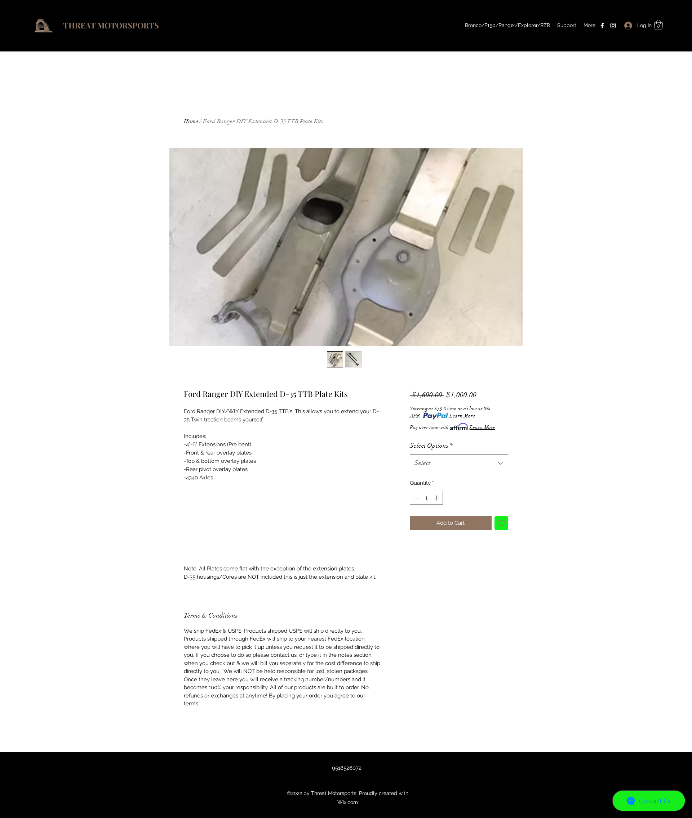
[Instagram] (613, 25)
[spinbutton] (426, 498)
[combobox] (459, 463)
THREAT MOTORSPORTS (111, 25)
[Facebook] (602, 25)
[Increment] (437, 498)
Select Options (431, 445)
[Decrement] (416, 498)
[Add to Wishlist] (501, 523)
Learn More (462, 416)
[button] (658, 25)
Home (191, 121)
